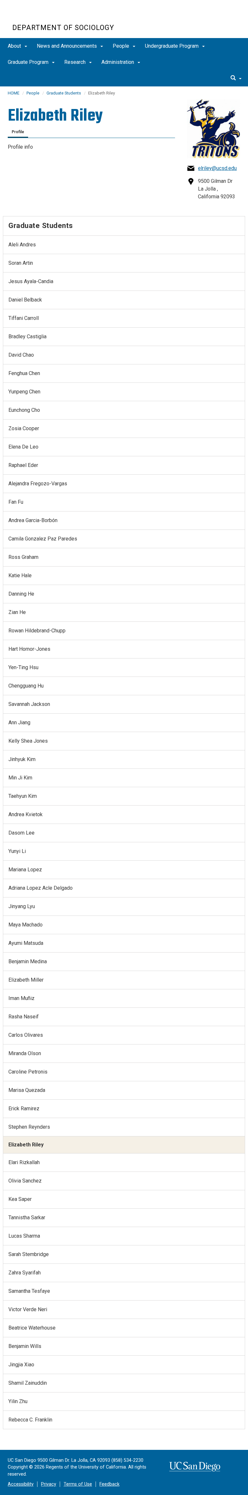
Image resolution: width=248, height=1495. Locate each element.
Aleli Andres (22, 245)
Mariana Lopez (25, 869)
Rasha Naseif (23, 1017)
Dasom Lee (21, 833)
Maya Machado (25, 925)
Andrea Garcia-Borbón (32, 520)
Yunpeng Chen (24, 392)
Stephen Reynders (29, 1127)
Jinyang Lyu (21, 906)
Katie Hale (20, 575)
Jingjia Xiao (21, 1364)
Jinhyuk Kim (22, 759)
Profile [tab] (18, 132)
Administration (118, 62)
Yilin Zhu (17, 1401)
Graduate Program (29, 62)
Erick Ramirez (23, 1108)
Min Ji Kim (20, 778)
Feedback (109, 1484)
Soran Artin (20, 263)
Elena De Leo (23, 447)
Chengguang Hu (26, 686)
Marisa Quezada (26, 1090)
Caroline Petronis (27, 1072)
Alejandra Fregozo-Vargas (37, 483)
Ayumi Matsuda (25, 943)
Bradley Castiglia (27, 336)
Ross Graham (23, 557)
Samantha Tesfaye (29, 1291)
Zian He (17, 612)
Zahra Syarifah (24, 1273)
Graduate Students (63, 93)
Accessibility (21, 1484)
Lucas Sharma (24, 1236)
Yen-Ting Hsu (23, 667)
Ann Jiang (19, 722)
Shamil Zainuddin (27, 1383)
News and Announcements (67, 46)
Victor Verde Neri (27, 1309)
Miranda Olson (24, 1053)
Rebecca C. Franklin (30, 1420)
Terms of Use (78, 1484)
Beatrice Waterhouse (32, 1328)
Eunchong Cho (24, 410)
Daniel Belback (25, 300)
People (121, 46)
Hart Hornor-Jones (29, 649)
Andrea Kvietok (25, 814)
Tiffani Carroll (23, 318)
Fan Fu (15, 502)
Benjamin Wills (24, 1346)
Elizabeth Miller (26, 980)
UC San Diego (49, 15)
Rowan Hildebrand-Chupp (37, 631)
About (15, 46)
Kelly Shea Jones (28, 741)
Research (75, 62)
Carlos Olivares (25, 1035)
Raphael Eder (23, 465)
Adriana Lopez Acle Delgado (40, 888)
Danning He (21, 594)
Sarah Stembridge (28, 1254)
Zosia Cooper (23, 428)
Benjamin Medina (27, 961)
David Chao (21, 355)
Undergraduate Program (172, 46)
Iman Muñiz (21, 998)
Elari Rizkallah (24, 1162)
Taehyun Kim (22, 796)
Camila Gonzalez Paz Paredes (42, 539)
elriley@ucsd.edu (217, 168)
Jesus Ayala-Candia (30, 281)
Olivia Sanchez (25, 1181)
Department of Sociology (63, 28)
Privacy (48, 1484)
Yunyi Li (17, 851)
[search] (236, 78)
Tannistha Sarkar (26, 1217)
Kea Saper (20, 1199)
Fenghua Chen (24, 373)
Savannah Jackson (29, 704)
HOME (13, 93)
